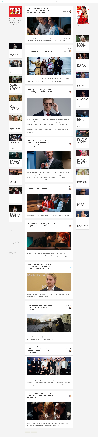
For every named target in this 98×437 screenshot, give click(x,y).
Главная (3, 1)
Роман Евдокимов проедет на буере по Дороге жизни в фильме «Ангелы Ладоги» (40, 266)
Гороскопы (60, 1)
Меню (96, 1)
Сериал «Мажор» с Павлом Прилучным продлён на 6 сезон (15, 69)
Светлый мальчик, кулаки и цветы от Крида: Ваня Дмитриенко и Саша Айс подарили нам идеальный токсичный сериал (82, 141)
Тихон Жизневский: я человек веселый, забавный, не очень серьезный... (41, 91)
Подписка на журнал (82, 25)
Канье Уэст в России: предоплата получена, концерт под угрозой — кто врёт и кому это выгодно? (82, 121)
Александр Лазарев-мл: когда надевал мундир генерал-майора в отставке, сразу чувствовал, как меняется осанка (15, 106)
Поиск (92, 1)
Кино (9, 1)
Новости (26, 1)
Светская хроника (17, 1)
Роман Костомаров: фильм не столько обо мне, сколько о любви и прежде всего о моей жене (15, 144)
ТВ (37, 1)
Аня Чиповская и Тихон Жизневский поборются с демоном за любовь (39, 10)
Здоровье (53, 1)
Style (41, 1)
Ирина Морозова (65, 267)
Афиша (46, 1)
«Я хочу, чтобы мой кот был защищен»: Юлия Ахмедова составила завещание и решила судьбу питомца (82, 102)
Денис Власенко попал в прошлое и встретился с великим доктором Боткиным (15, 197)
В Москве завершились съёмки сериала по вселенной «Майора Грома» (41, 225)
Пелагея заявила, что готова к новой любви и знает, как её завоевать (82, 45)
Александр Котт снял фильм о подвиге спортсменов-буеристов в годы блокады (41, 49)
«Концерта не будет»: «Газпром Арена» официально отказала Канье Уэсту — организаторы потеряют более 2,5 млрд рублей (82, 201)
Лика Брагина (65, 11)
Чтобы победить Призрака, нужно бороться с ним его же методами (40, 395)
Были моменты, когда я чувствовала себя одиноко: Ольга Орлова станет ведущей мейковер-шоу (15, 126)
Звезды (33, 1)
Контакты (67, 1)
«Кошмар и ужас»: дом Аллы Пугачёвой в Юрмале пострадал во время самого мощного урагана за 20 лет (82, 180)
